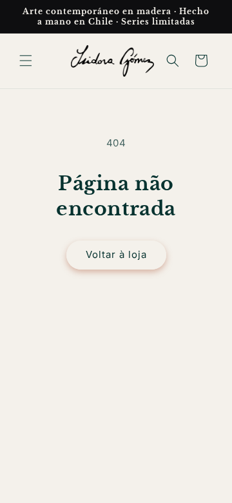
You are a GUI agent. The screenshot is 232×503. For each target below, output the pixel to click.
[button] (26, 60)
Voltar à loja (116, 254)
